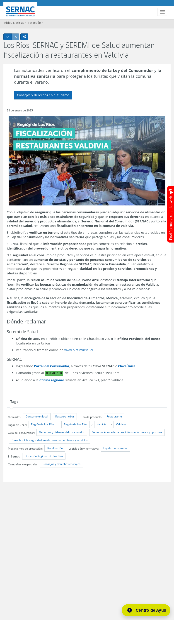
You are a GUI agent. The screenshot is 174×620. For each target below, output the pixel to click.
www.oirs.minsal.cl (78, 350)
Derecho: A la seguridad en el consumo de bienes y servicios (50, 440)
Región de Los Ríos (42, 424)
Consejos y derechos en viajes (61, 464)
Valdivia (101, 424)
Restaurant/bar (64, 416)
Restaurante (114, 416)
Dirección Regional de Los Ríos (44, 456)
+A (9, 37)
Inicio (7, 23)
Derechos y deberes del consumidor (62, 432)
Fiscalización (55, 448)
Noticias (18, 23)
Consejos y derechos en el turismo (43, 95)
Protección (34, 23)
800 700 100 (54, 373)
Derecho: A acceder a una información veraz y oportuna (127, 432)
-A (16, 37)
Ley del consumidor (115, 448)
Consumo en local (37, 416)
